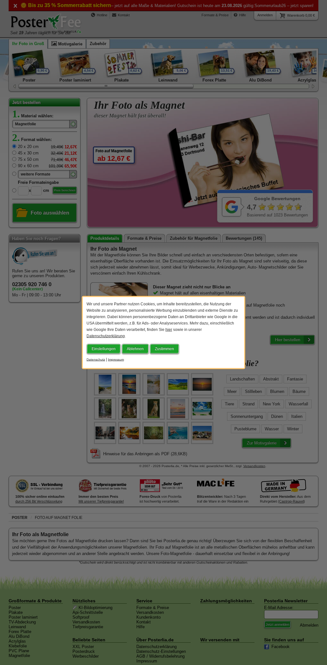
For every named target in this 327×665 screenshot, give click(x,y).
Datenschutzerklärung (106, 336)
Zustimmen (164, 349)
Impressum (116, 359)
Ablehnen (135, 349)
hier (168, 329)
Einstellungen (104, 349)
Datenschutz (96, 359)
